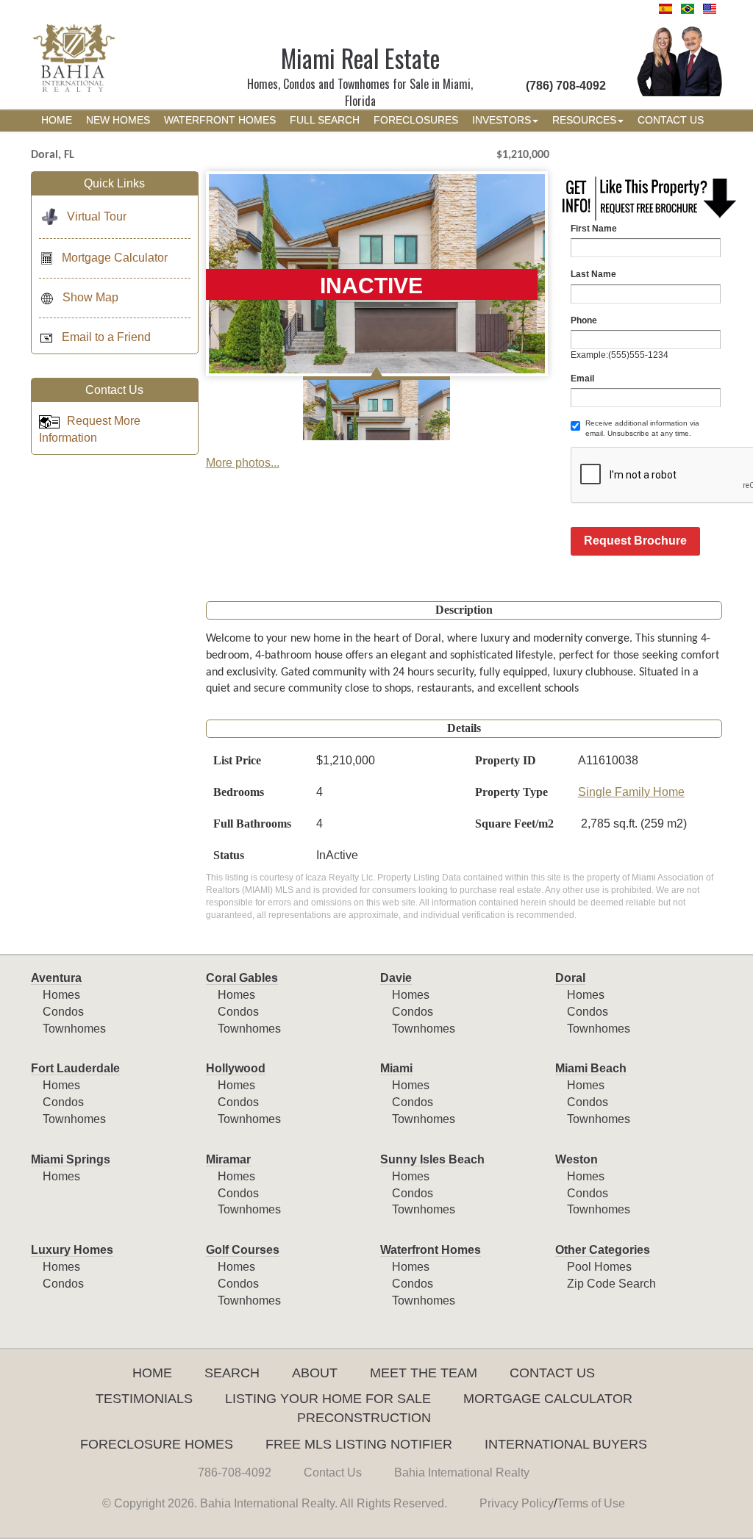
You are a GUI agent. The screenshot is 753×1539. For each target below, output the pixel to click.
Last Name (593, 274)
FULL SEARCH (325, 120)
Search (232, 1373)
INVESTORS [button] (501, 120)
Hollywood (235, 1068)
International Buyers (566, 1444)
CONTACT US (671, 120)
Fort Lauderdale (75, 1068)
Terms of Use (591, 1503)
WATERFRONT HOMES (220, 120)
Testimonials (144, 1398)
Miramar (228, 1159)
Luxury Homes (72, 1250)
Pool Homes (599, 1266)
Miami (396, 1068)
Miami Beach (591, 1068)
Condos (63, 1011)
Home (152, 1373)
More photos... (242, 462)
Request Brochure (635, 540)
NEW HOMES (118, 120)
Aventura (56, 978)
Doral (570, 978)
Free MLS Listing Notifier (358, 1444)
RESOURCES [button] (584, 120)
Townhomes (74, 1028)
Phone (584, 320)
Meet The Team (423, 1373)
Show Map (90, 297)
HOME (56, 120)
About (315, 1373)
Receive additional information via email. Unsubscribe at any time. (642, 428)
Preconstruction (364, 1417)
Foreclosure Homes (156, 1444)
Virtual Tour (96, 216)
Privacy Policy (516, 1503)
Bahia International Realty (461, 1472)
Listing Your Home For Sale (328, 1398)
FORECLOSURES (416, 120)
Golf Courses (242, 1250)
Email (582, 378)
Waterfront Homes (430, 1250)
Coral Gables (242, 978)
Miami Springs (70, 1159)
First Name (594, 228)
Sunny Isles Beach (432, 1159)
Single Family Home (631, 792)
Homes (61, 995)
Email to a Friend (106, 337)
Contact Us (552, 1373)
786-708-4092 (234, 1472)
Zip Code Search (611, 1283)
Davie (396, 978)
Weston (576, 1159)
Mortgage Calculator (115, 257)
